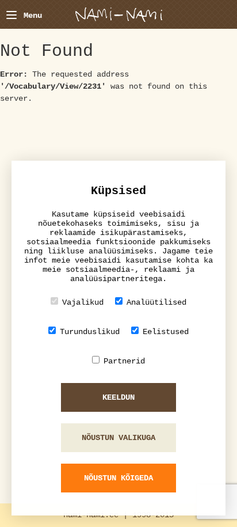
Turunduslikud (90, 331)
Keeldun (118, 397)
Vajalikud (83, 302)
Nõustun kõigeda (118, 478)
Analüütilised (156, 302)
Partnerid (124, 361)
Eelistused (166, 331)
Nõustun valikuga (118, 437)
